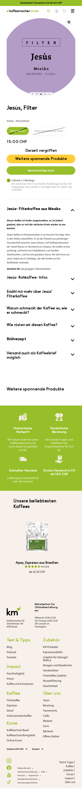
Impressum (34, 775)
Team (46, 700)
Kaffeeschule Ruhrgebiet (21, 735)
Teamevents (50, 710)
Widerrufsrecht (24, 768)
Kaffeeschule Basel (18, 730)
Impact (69, 778)
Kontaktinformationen (27, 779)
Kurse (70, 774)
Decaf (10, 710)
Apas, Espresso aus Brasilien (37, 563)
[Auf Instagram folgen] (9, 760)
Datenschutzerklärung (27, 771)
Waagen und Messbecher (57, 665)
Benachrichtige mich (41, 170)
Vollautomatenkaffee (19, 715)
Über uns (70, 782)
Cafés (46, 715)
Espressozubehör (53, 652)
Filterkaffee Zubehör (55, 675)
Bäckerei (48, 731)
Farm (46, 726)
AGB (43, 771)
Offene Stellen (51, 736)
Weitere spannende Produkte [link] (41, 158)
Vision (10, 678)
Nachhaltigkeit (15, 673)
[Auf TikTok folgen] (9, 782)
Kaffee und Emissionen (20, 683)
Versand (21, 775)
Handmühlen (50, 670)
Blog (9, 646)
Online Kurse (14, 740)
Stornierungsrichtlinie (27, 782)
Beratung (48, 705)
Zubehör (68, 770)
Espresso (12, 705)
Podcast (11, 652)
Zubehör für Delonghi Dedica (55, 658)
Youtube (11, 657)
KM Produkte (50, 646)
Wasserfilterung (52, 680)
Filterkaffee (13, 700)
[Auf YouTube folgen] (9, 774)
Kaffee (69, 766)
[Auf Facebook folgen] (9, 767)
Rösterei (47, 720)
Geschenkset (50, 685)
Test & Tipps (66, 762)
